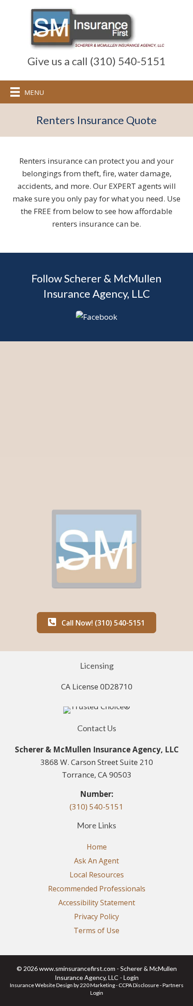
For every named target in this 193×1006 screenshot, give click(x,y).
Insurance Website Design (41, 985)
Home (97, 847)
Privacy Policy (96, 916)
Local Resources (97, 875)
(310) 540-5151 (96, 806)
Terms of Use (96, 930)
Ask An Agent (96, 861)
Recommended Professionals (96, 889)
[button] (96, 316)
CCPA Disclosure (138, 985)
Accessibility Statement (96, 903)
